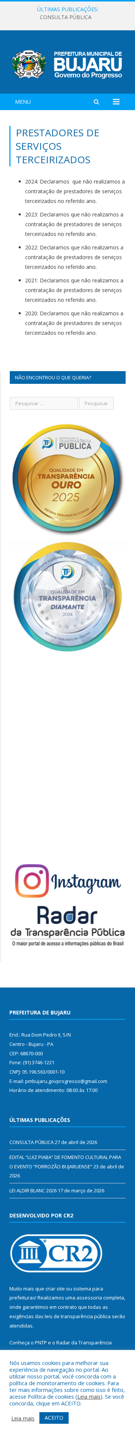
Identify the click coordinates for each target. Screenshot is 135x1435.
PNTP (41, 1342)
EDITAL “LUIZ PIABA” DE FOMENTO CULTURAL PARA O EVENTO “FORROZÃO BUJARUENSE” (69, 17)
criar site (55, 1288)
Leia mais (88, 1396)
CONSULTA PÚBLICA (31, 1142)
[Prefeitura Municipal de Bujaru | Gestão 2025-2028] (67, 63)
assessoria (89, 1297)
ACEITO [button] (54, 1417)
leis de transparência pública (78, 1316)
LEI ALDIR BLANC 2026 (33, 1190)
